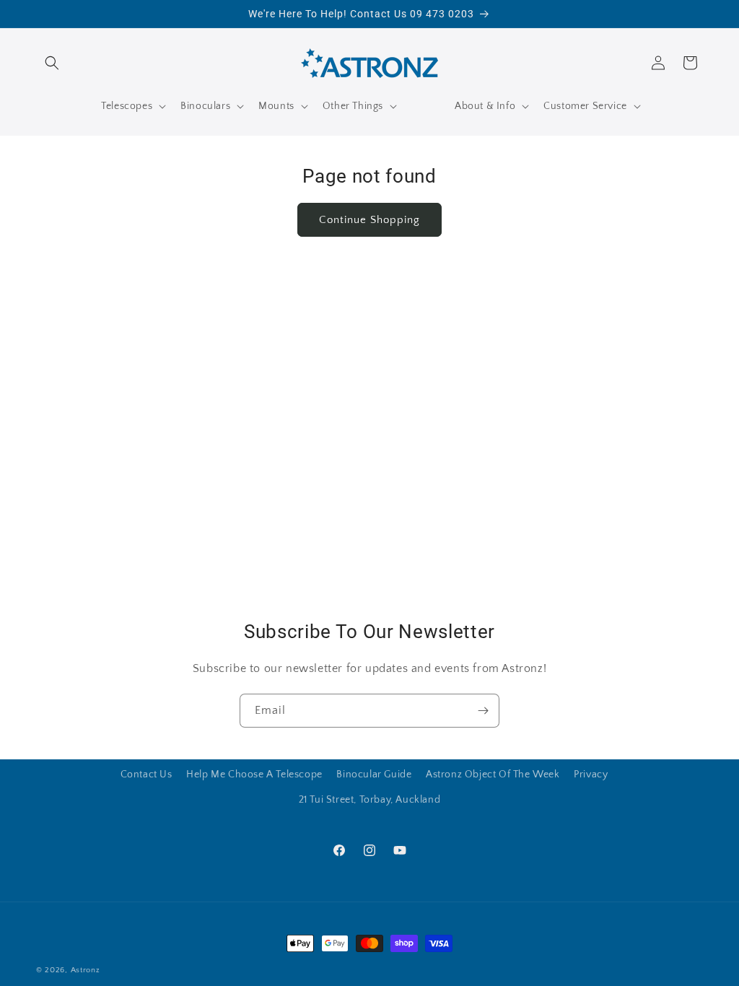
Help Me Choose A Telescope (254, 774)
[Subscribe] (483, 711)
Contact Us (146, 774)
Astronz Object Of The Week (493, 774)
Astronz (85, 970)
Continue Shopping (369, 220)
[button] (52, 63)
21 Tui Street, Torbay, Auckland (370, 800)
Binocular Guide (373, 774)
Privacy (591, 774)
